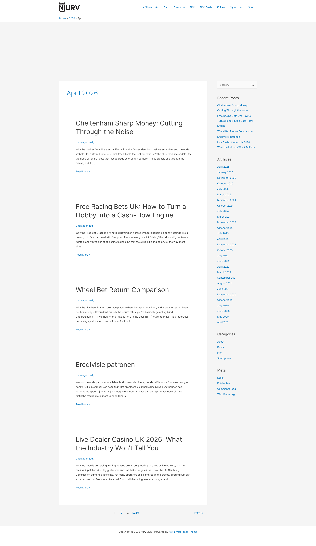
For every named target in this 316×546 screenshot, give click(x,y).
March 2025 (224, 194)
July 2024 (223, 211)
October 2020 (225, 299)
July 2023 (223, 233)
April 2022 (223, 266)
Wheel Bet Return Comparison (122, 290)
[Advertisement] (158, 47)
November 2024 (226, 200)
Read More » (83, 172)
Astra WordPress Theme (183, 531)
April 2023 (223, 238)
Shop (251, 7)
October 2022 (225, 250)
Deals (220, 347)
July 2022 (223, 255)
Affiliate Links (151, 7)
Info (219, 352)
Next (198, 512)
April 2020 (223, 322)
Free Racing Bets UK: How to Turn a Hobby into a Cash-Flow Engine (235, 120)
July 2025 (223, 188)
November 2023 (226, 222)
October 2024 (225, 205)
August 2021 (224, 283)
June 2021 (223, 288)
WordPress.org (226, 394)
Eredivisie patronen (105, 364)
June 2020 (223, 311)
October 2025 (225, 183)
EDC (192, 7)
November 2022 (226, 244)
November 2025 (226, 177)
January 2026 (225, 172)
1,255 (135, 512)
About (220, 341)
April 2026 (223, 166)
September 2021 (227, 277)
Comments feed (226, 388)
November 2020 (226, 294)
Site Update (224, 358)
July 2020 (223, 305)
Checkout (179, 7)
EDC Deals (206, 7)
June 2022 (223, 261)
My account (236, 7)
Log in (220, 377)
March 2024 (224, 216)
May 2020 (223, 316)
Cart (166, 7)
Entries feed (224, 383)
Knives (221, 7)
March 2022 (224, 272)
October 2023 (225, 227)
